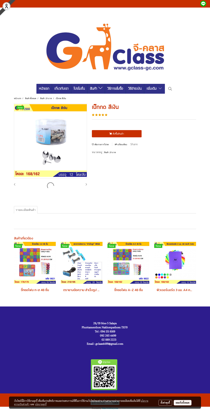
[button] (170, 89)
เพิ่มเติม (152, 88)
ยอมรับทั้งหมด (182, 402)
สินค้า (94, 88)
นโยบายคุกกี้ (41, 404)
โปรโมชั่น (79, 88)
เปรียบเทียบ (122, 144)
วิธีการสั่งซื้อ (115, 88)
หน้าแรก (44, 88)
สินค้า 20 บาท (110, 152)
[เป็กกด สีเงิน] (50, 141)
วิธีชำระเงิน (135, 88)
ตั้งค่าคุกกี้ (165, 402)
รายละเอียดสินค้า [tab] (26, 210)
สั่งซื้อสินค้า (118, 133)
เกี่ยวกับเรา (61, 88)
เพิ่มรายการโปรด (101, 144)
